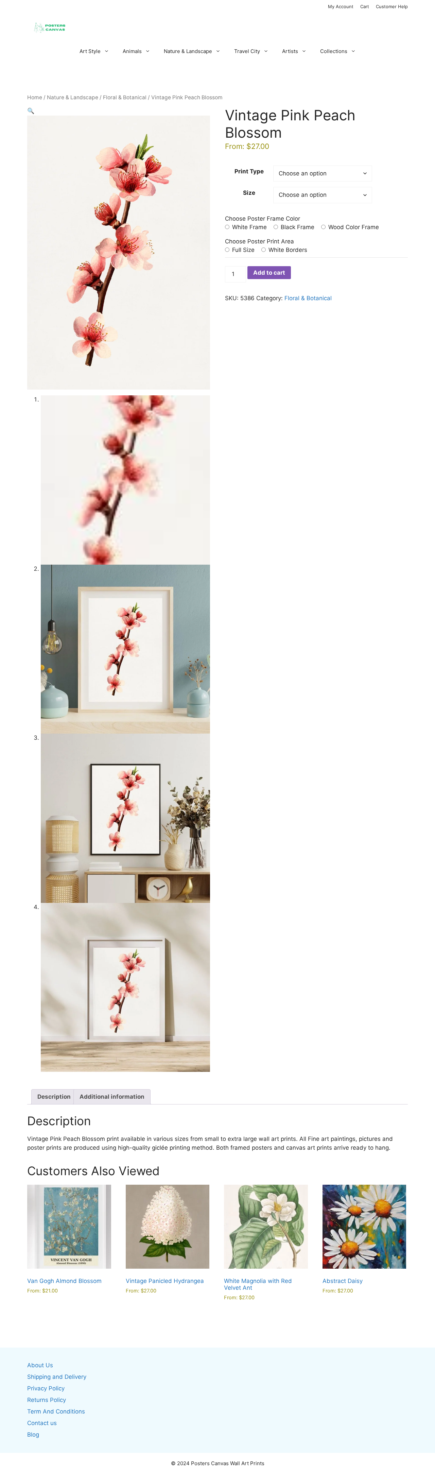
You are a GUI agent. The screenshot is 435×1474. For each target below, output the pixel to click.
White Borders (287, 249)
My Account (340, 6)
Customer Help (392, 6)
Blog (33, 1434)
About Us (40, 1365)
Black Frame (296, 227)
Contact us (42, 1423)
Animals (132, 51)
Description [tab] (54, 1096)
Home (34, 97)
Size (249, 192)
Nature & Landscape (188, 51)
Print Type (249, 171)
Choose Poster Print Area (259, 241)
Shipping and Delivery (56, 1376)
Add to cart (269, 272)
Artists (290, 51)
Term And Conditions (56, 1411)
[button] (30, 110)
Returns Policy (46, 1399)
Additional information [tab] (112, 1096)
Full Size (242, 249)
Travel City (247, 51)
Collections (333, 51)
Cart (364, 6)
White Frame (248, 227)
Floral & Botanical (124, 97)
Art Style (90, 51)
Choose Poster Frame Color (262, 218)
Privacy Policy (46, 1388)
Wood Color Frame (353, 227)
